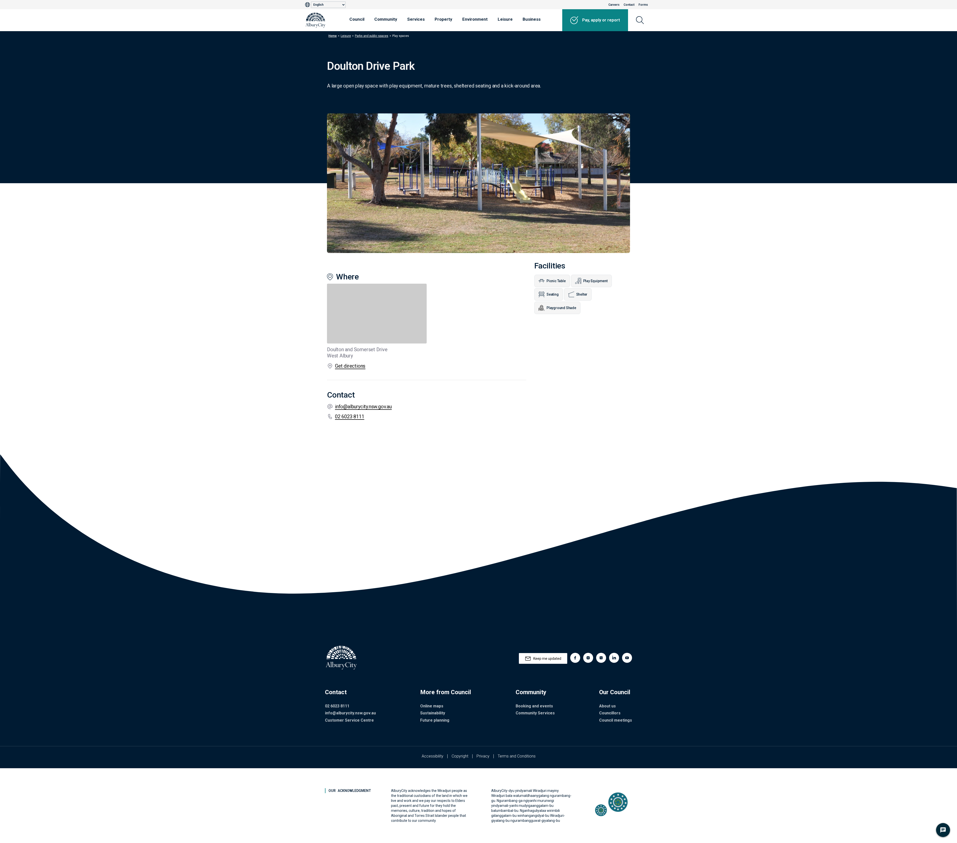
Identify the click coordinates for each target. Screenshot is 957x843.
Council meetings (615, 720)
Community (385, 19)
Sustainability (432, 713)
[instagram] (588, 658)
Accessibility (432, 756)
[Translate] (308, 4)
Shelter (582, 294)
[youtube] (627, 658)
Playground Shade (561, 308)
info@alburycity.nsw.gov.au (363, 407)
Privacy (483, 756)
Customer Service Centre (349, 720)
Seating (553, 294)
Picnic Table (556, 281)
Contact (629, 4)
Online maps (431, 706)
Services (416, 19)
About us (607, 706)
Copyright (460, 756)
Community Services (535, 713)
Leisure (505, 19)
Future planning (434, 720)
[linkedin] (614, 658)
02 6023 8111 (349, 417)
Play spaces (400, 36)
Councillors (610, 713)
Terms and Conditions (517, 756)
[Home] (315, 20)
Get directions (350, 366)
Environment (475, 19)
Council (356, 19)
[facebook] (575, 658)
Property (443, 19)
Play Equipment (595, 281)
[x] (601, 658)
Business (532, 19)
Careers (614, 4)
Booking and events (534, 706)
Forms (643, 4)
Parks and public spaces (371, 36)
